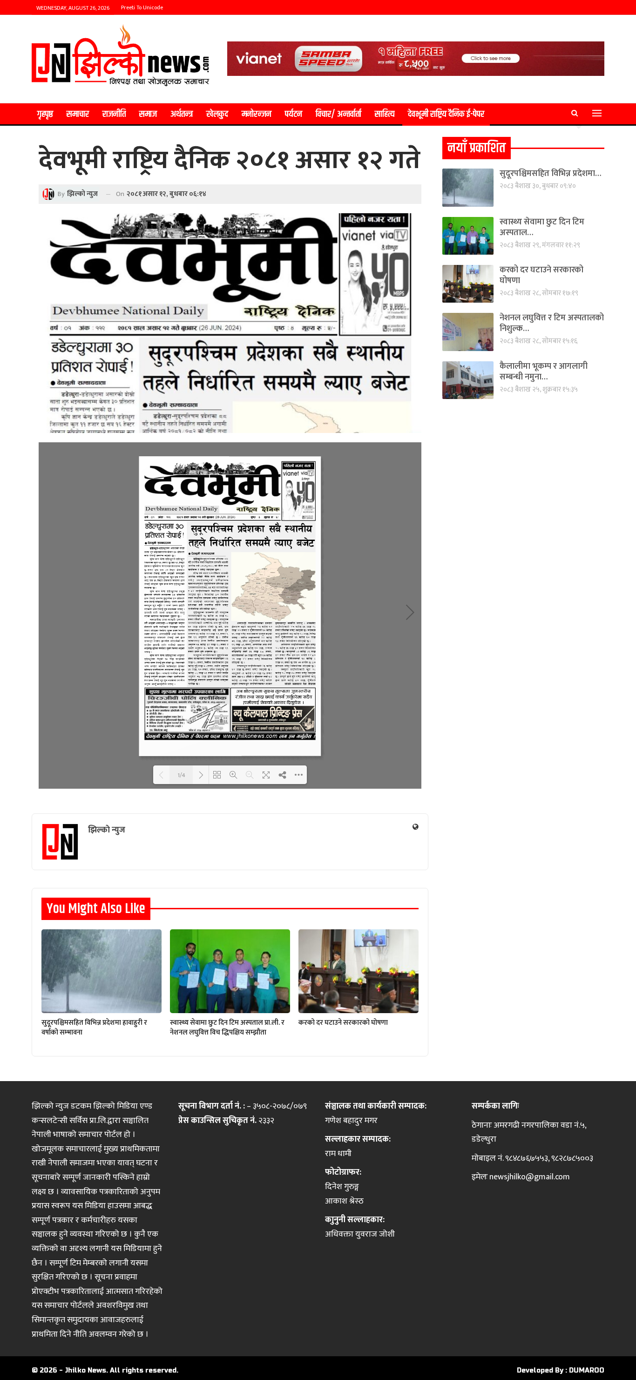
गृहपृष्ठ (45, 114)
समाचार (78, 114)
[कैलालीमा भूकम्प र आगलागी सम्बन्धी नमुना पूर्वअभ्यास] (468, 380)
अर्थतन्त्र (181, 114)
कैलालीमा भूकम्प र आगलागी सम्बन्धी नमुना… (544, 371)
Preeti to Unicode (142, 7)
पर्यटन (293, 114)
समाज (148, 114)
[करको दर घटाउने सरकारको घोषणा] (358, 971)
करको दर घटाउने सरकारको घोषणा (541, 275)
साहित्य (384, 114)
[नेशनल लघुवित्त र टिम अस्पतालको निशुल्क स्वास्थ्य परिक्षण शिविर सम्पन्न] (468, 332)
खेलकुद (217, 114)
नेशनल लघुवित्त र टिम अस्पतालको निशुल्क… (552, 323)
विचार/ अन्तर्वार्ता (338, 114)
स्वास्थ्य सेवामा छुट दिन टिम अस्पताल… (542, 227)
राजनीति (114, 114)
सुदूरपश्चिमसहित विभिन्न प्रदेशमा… (550, 174)
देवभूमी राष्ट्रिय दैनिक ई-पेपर (446, 114)
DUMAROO (586, 1370)
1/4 (181, 774)
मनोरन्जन (256, 114)
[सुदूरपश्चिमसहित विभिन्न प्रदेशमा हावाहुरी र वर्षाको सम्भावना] (101, 971)
